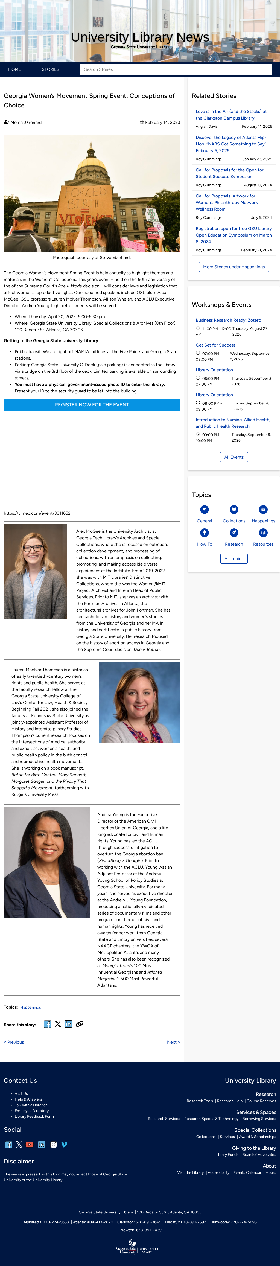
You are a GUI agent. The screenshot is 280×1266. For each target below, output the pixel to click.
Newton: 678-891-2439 (141, 1230)
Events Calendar (247, 1172)
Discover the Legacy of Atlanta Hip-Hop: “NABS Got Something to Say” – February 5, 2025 (233, 144)
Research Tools (200, 1101)
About (269, 1166)
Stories (50, 69)
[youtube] (29, 1148)
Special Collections (255, 1130)
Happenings (30, 1007)
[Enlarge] (173, 141)
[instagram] (54, 1148)
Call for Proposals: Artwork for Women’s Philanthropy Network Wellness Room (227, 202)
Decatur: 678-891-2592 (185, 1222)
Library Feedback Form (34, 1116)
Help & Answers (28, 1099)
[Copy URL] (79, 1024)
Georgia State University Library (140, 47)
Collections (206, 1136)
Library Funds (226, 1154)
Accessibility (218, 1172)
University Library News (140, 37)
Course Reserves (261, 1101)
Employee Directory (32, 1110)
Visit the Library (190, 1172)
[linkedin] (41, 1148)
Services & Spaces (256, 1112)
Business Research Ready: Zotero (228, 320)
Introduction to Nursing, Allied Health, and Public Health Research (233, 423)
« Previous (14, 1042)
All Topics (233, 558)
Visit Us (21, 1093)
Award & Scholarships (257, 1136)
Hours (271, 1172)
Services (227, 1136)
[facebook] (47, 1027)
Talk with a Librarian (31, 1105)
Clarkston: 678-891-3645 (139, 1222)
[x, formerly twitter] (58, 1025)
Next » (173, 1042)
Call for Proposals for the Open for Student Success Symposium (230, 173)
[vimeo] (64, 1146)
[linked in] (68, 1027)
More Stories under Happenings (234, 266)
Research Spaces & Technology (211, 1118)
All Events (234, 457)
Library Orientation (214, 369)
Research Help (230, 1101)
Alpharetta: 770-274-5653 (46, 1222)
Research (266, 1094)
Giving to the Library (254, 1148)
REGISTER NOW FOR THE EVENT (92, 405)
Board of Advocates (259, 1154)
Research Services (164, 1118)
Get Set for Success (215, 345)
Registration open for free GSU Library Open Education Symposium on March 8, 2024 (234, 235)
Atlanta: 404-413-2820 (93, 1222)
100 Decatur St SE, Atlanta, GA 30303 (169, 1212)
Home (14, 69)
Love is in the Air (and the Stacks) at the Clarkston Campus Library (231, 115)
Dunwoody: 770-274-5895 (233, 1222)
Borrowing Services (259, 1118)
